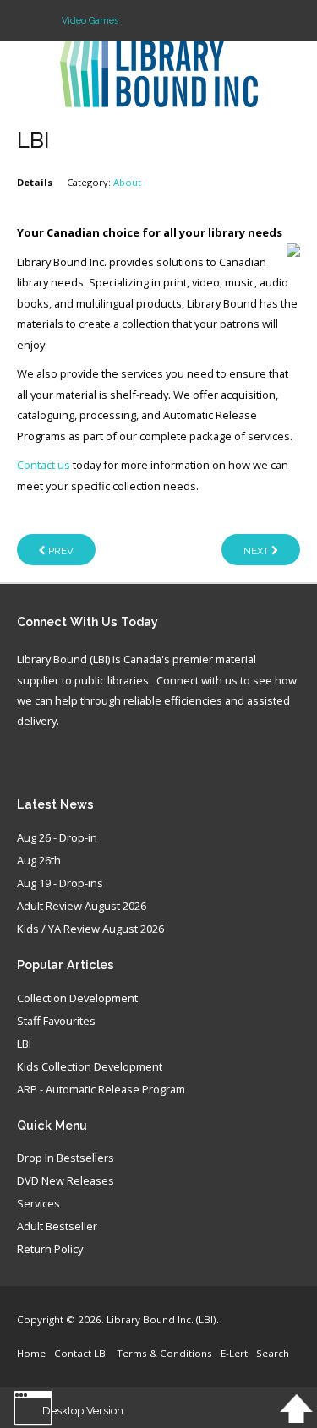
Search (272, 1353)
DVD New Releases (65, 1181)
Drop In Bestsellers (65, 1158)
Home (31, 1353)
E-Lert (234, 1353)
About (127, 182)
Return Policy (50, 1249)
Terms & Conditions (164, 1353)
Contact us (43, 464)
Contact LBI (81, 1353)
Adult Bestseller (57, 1227)
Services (38, 1204)
